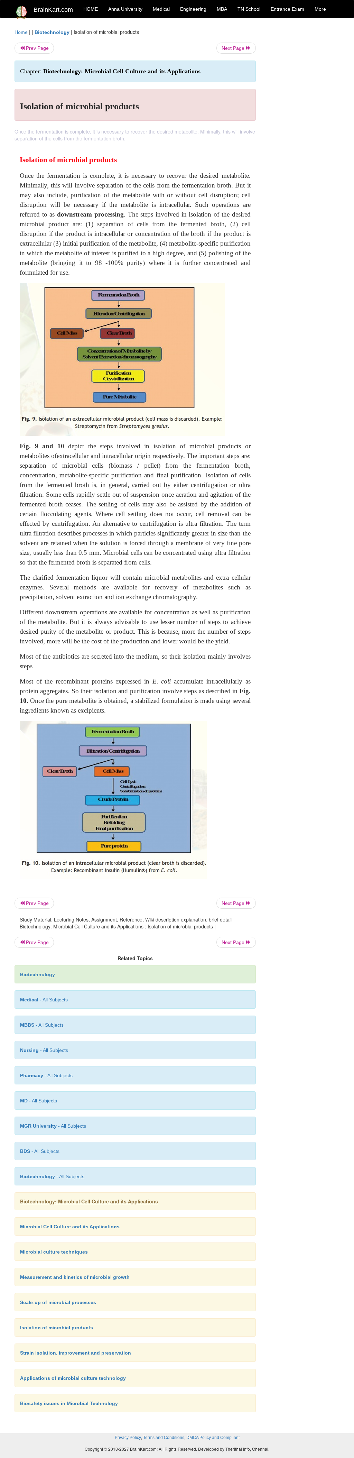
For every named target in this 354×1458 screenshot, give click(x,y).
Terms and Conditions (163, 1437)
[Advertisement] (303, 132)
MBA (222, 9)
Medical (161, 9)
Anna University (125, 9)
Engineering (193, 9)
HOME (90, 9)
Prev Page (37, 48)
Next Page (234, 48)
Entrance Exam (287, 9)
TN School (248, 9)
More (320, 9)
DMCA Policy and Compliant (213, 1437)
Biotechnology (52, 32)
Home (21, 32)
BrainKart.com (53, 9)
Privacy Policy (128, 1437)
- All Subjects (44, 999)
